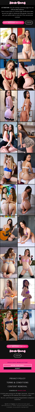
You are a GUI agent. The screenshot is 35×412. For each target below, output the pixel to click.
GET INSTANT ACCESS (13, 22)
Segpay (13, 404)
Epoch (6, 404)
